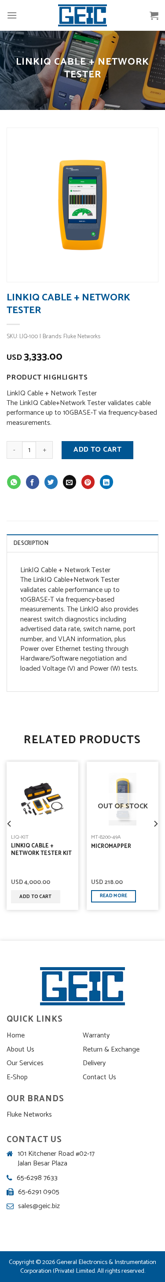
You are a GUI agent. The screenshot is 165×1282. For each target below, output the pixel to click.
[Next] (155, 831)
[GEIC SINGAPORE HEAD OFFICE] (82, 15)
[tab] (82, 543)
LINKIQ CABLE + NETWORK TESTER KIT (41, 850)
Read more (114, 896)
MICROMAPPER (111, 847)
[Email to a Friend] (70, 482)
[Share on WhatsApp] (14, 482)
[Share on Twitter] (51, 482)
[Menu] (12, 15)
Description (31, 543)
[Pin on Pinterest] (88, 482)
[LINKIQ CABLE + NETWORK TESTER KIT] (42, 799)
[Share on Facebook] (33, 482)
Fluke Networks (81, 336)
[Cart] (154, 15)
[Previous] (9, 831)
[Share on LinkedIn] (107, 482)
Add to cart (97, 450)
